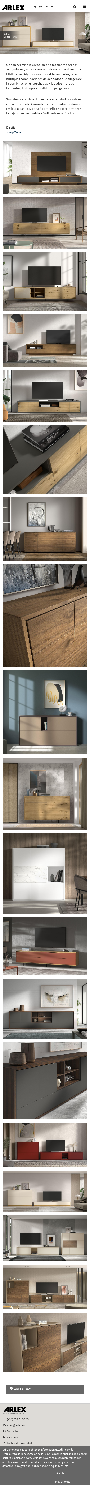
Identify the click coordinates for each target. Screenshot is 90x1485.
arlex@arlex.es (15, 1425)
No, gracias (62, 1481)
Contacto (12, 1431)
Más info (63, 1466)
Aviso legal (12, 1437)
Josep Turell (14, 132)
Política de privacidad (19, 1443)
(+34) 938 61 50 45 (17, 1419)
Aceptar (61, 1473)
